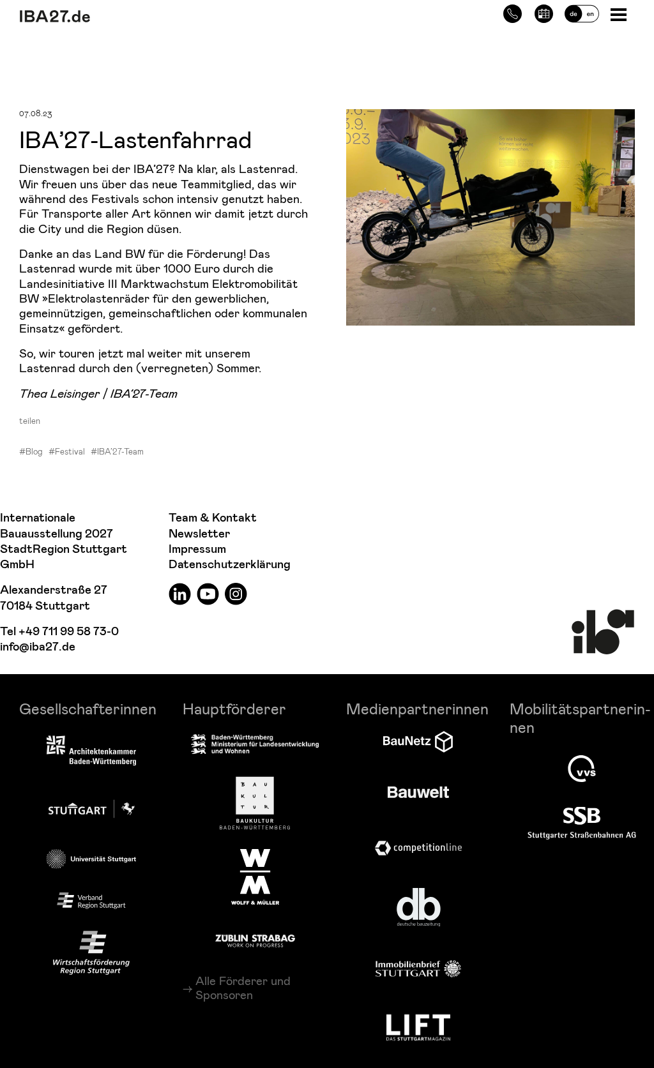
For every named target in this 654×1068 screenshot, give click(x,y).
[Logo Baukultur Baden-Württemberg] (255, 803)
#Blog (31, 451)
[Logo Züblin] (255, 939)
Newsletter (199, 534)
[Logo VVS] (582, 768)
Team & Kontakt (213, 518)
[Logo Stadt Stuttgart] (92, 809)
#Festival (67, 451)
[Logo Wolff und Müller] (255, 876)
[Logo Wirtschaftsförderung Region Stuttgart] (91, 953)
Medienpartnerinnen (417, 708)
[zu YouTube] (208, 593)
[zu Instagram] (236, 593)
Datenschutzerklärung (230, 565)
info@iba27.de (37, 647)
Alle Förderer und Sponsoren (243, 988)
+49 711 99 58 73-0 (69, 632)
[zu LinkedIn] (180, 593)
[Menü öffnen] (620, 14)
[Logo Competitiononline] (418, 848)
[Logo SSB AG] (582, 823)
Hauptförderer (234, 708)
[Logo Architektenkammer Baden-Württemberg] (91, 751)
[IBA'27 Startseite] (124, 16)
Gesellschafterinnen (87, 708)
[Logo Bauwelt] (418, 792)
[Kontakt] (512, 11)
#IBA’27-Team (117, 451)
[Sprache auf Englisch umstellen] (582, 11)
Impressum (197, 549)
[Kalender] (544, 11)
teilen (29, 421)
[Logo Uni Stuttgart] (91, 859)
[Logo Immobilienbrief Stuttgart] (418, 969)
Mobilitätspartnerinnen (580, 717)
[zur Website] (91, 901)
